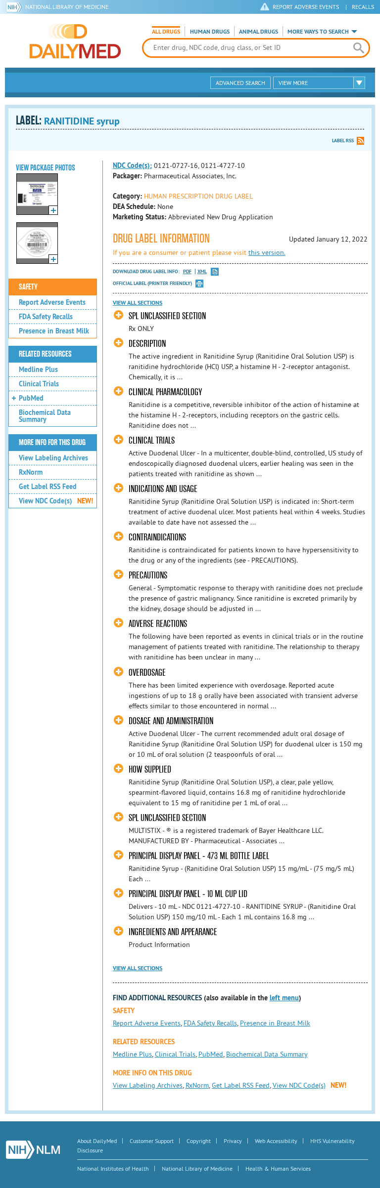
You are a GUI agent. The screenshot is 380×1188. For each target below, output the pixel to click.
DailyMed (75, 41)
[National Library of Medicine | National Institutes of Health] (33, 1150)
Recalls (363, 6)
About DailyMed (97, 1141)
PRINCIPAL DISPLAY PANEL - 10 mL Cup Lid (188, 894)
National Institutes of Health (113, 1168)
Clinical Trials (39, 383)
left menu (284, 997)
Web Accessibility (276, 1141)
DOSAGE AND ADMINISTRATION (171, 721)
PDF (187, 271)
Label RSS (343, 140)
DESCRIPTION (147, 343)
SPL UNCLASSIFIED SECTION (167, 316)
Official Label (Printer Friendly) (152, 283)
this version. (266, 252)
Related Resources (45, 354)
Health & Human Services (278, 1168)
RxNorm (31, 472)
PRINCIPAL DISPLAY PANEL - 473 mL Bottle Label (199, 855)
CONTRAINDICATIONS (157, 537)
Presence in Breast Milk (54, 331)
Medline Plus (38, 369)
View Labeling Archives (53, 457)
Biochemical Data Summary (45, 416)
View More (293, 82)
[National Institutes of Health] (15, 6)
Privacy (233, 1141)
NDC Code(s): (132, 165)
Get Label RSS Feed (48, 486)
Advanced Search (240, 82)
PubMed (31, 398)
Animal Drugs (258, 32)
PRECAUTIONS (148, 575)
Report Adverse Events (52, 302)
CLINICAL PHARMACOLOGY (165, 392)
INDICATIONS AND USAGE (163, 488)
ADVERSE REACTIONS (158, 623)
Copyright (199, 1141)
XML (202, 271)
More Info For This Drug (52, 443)
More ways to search (318, 32)
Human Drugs (210, 32)
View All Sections (137, 303)
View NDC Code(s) (56, 500)
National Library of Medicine (66, 6)
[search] (359, 48)
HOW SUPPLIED (150, 769)
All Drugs (166, 32)
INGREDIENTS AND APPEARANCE (173, 932)
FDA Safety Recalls (46, 316)
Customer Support (152, 1141)
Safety (28, 287)
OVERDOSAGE (147, 672)
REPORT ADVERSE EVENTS (306, 6)
